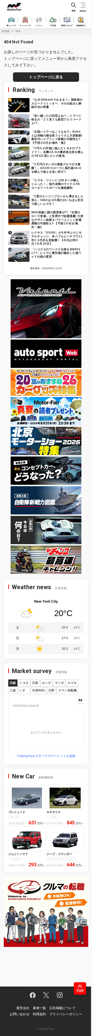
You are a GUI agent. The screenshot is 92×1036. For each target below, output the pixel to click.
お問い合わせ (19, 1014)
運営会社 (22, 1008)
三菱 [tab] (13, 690)
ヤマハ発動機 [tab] (67, 690)
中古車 (53, 25)
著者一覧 (39, 1008)
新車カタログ (67, 25)
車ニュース (11, 25)
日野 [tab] (51, 690)
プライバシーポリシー (65, 1014)
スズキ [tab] (72, 683)
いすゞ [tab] (24, 690)
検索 (73, 11)
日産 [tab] (35, 683)
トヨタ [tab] (24, 683)
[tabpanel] (46, 727)
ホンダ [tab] (46, 683)
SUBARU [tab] (38, 690)
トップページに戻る (46, 77)
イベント (39, 25)
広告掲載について (62, 1008)
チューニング (25, 25)
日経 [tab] (13, 683)
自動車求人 (81, 25)
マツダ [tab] (59, 683)
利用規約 (39, 1014)
